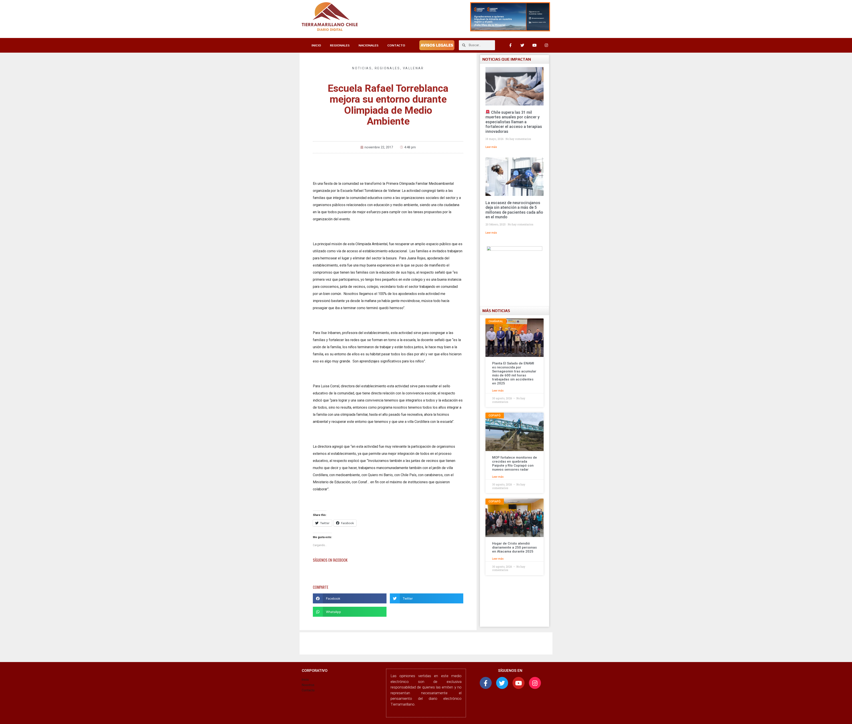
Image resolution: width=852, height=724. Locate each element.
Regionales (387, 68)
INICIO (316, 45)
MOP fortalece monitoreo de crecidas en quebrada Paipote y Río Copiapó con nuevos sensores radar (514, 463)
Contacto (308, 690)
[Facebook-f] (486, 683)
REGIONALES (340, 45)
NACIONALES (369, 45)
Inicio (305, 679)
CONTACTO (396, 45)
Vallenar (413, 68)
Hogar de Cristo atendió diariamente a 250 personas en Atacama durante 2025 (514, 547)
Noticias (362, 68)
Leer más (491, 147)
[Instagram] (546, 45)
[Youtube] (534, 45)
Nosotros (308, 685)
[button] (350, 598)
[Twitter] (522, 45)
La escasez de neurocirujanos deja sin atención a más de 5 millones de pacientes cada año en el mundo (514, 209)
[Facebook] (510, 45)
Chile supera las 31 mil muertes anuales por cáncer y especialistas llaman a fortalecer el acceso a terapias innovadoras (513, 122)
